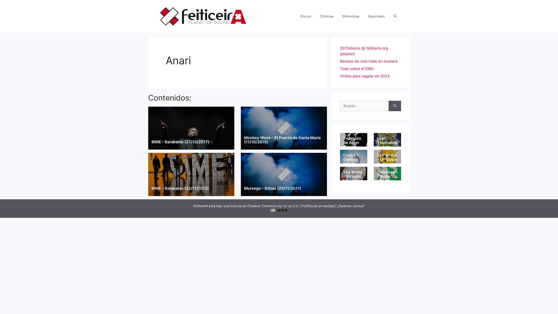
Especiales (376, 16)
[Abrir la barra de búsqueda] (395, 16)
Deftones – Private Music (387, 176)
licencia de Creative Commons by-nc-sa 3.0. (264, 206)
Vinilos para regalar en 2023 (365, 76)
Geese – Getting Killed (351, 159)
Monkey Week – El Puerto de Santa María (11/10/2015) (282, 139)
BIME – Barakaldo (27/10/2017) (180, 142)
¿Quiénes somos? (351, 206)
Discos (306, 16)
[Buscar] (395, 106)
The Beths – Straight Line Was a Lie (353, 178)
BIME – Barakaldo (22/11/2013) (180, 188)
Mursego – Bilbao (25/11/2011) (272, 188)
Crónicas (326, 16)
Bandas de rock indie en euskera (369, 61)
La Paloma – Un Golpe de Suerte (387, 159)
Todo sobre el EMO (357, 69)
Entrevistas (350, 16)
